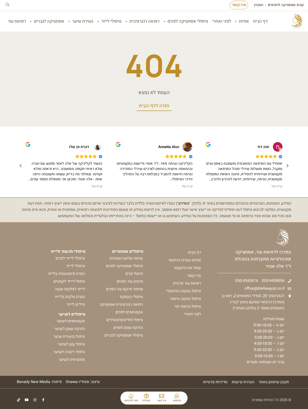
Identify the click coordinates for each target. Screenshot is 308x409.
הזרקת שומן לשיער (69, 329)
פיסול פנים (134, 274)
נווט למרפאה (131, 400)
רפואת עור (17, 21)
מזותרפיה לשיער (71, 360)
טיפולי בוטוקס (131, 297)
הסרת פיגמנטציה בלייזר (66, 274)
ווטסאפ (177, 400)
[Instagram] (35, 400)
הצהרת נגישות (243, 382)
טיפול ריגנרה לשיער (69, 352)
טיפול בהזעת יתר (187, 306)
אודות (244, 21)
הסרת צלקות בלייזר (69, 297)
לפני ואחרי (221, 21)
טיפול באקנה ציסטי (185, 299)
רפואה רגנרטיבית (144, 21)
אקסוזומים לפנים (129, 312)
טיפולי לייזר (111, 21)
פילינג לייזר (76, 304)
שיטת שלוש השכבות (126, 258)
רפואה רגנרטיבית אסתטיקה (121, 304)
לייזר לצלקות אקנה (70, 289)
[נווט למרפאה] (131, 396)
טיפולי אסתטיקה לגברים (123, 335)
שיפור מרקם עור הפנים (124, 289)
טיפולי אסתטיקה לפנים (187, 21)
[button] (287, 165)
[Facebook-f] (43, 400)
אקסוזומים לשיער (71, 321)
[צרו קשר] (161, 396)
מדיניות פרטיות (215, 382)
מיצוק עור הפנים (130, 281)
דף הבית (260, 21)
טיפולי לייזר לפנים (70, 258)
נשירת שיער (82, 21)
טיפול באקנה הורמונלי (183, 291)
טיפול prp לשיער (71, 344)
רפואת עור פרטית (187, 283)
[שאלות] (146, 396)
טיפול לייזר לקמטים (69, 281)
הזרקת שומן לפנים (128, 328)
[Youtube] (26, 400)
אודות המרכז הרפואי (184, 260)
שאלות (146, 400)
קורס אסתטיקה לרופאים (286, 5)
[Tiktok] (18, 400)
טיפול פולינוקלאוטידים (124, 320)
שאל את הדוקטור (187, 268)
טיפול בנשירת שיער (69, 336)
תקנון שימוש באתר (274, 382)
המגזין (258, 5)
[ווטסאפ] (177, 396)
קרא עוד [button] (96, 186)
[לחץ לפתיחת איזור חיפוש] (7, 4)
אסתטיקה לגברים (49, 21)
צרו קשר (161, 400)
